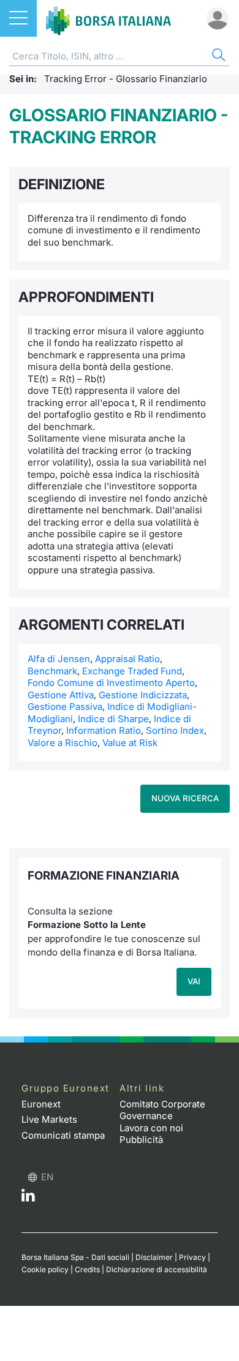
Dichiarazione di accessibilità (156, 1269)
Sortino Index (175, 730)
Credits (87, 1269)
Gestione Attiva (61, 695)
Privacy (192, 1257)
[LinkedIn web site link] (28, 1198)
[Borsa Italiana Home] (108, 18)
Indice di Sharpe (113, 719)
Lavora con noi (151, 1128)
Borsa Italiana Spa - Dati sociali (75, 1257)
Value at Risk (129, 742)
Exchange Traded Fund (132, 671)
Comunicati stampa (63, 1135)
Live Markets (49, 1119)
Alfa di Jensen (59, 659)
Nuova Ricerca (185, 798)
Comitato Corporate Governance (162, 1110)
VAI (194, 981)
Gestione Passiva (65, 706)
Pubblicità (141, 1139)
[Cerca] (217, 56)
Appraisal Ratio (127, 659)
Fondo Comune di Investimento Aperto (111, 682)
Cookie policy (45, 1269)
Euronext (41, 1104)
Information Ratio (103, 730)
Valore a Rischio (62, 742)
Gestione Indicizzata (143, 695)
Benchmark (52, 671)
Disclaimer (154, 1257)
